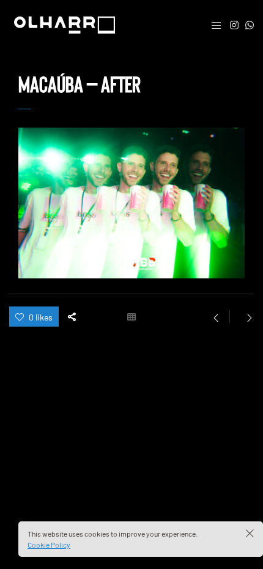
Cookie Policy (49, 544)
